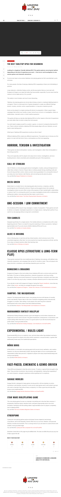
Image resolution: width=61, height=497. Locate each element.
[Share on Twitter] (4, 72)
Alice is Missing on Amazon (21, 244)
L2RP (27, 52)
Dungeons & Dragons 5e (34, 20)
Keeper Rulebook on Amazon (24, 176)
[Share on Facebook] (4, 69)
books (16, 285)
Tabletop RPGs (20, 20)
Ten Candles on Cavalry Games (22, 228)
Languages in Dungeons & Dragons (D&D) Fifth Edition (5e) (46, 459)
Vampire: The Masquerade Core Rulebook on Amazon (30, 305)
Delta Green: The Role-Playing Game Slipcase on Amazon (31, 196)
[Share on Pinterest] (4, 75)
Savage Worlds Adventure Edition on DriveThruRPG (30, 391)
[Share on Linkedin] (4, 78)
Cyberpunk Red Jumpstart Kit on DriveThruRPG (29, 427)
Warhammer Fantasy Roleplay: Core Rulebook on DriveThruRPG (33, 323)
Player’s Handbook (44, 283)
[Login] (55, 20)
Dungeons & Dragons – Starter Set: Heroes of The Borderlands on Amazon (36, 287)
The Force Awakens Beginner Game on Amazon (27, 409)
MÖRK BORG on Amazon (20, 357)
